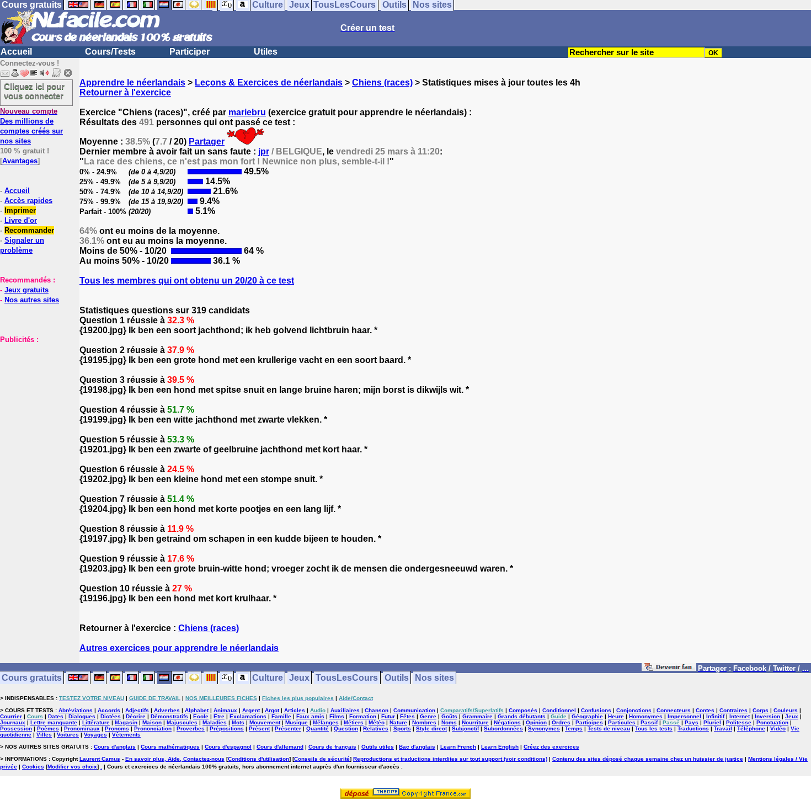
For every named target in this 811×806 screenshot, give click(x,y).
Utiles (266, 51)
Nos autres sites (31, 300)
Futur (388, 716)
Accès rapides (28, 200)
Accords (109, 710)
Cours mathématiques (170, 747)
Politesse (738, 722)
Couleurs (785, 710)
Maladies (214, 722)
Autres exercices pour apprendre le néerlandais (179, 648)
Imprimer (20, 210)
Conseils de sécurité (322, 759)
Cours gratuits (32, 677)
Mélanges (326, 722)
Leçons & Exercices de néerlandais (269, 82)
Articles (294, 710)
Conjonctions (634, 710)
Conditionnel (559, 710)
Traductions (693, 728)
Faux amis (310, 716)
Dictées (110, 716)
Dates (55, 716)
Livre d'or (20, 220)
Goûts (449, 716)
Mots (238, 722)
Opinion (536, 722)
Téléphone (751, 728)
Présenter (288, 728)
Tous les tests (654, 728)
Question (346, 728)
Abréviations (75, 710)
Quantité (317, 728)
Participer (189, 51)
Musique (296, 722)
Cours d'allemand (280, 747)
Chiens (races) (382, 82)
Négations (507, 722)
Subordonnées (503, 728)
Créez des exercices (551, 747)
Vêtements (126, 735)
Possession (16, 728)
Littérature (96, 722)
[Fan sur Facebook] (669, 669)
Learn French (458, 747)
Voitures (68, 735)
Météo (377, 722)
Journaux (12, 722)
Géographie (587, 716)
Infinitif (715, 716)
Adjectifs (137, 710)
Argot (272, 710)
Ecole (201, 716)
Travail (723, 728)
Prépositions (227, 728)
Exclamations (248, 716)
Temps (574, 728)
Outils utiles (377, 747)
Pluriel (712, 722)
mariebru (247, 112)
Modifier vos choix (72, 767)
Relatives (375, 728)
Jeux (299, 677)
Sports (402, 728)
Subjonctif (465, 728)
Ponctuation (772, 722)
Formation (362, 716)
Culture (267, 677)
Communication (414, 710)
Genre (428, 716)
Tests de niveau (609, 728)
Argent (251, 710)
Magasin (126, 722)
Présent (259, 728)
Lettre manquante (53, 722)
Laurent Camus (99, 759)
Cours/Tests (110, 51)
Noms (449, 722)
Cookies (33, 767)
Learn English (500, 747)
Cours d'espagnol (228, 747)
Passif (649, 722)
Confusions (596, 710)
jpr (263, 151)
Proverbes (191, 728)
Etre (219, 716)
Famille (281, 716)
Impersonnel (684, 716)
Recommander (29, 230)
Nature (398, 722)
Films (336, 716)
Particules (622, 722)
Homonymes (646, 716)
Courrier (11, 716)
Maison (152, 722)
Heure (616, 716)
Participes (589, 722)
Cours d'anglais (115, 747)
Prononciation (153, 728)
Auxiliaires (345, 710)
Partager (207, 141)
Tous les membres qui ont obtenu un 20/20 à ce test (186, 280)
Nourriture (475, 722)
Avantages (20, 161)
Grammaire (477, 716)
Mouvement (264, 722)
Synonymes (544, 728)
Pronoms (117, 728)
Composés (523, 710)
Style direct (431, 728)
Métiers (354, 722)
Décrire (136, 716)
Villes (44, 735)
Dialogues (81, 716)
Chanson (376, 710)
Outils (397, 677)
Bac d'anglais (417, 747)
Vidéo (778, 728)
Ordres (561, 722)
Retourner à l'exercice (125, 92)
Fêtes (407, 716)
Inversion (767, 716)
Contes (705, 710)
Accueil (16, 51)
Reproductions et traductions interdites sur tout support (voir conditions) (450, 759)
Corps (761, 710)
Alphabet (197, 710)
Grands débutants (522, 716)
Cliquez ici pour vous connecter (34, 91)
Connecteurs (674, 710)
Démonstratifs (169, 716)
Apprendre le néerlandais (132, 82)
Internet (739, 716)
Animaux (225, 710)
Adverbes (167, 710)
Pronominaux (82, 728)
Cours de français (332, 747)
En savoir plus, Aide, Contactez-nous (175, 759)
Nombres (424, 722)
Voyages (95, 735)
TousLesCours (347, 677)
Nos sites (434, 677)
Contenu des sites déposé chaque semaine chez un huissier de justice (647, 759)
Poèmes (48, 728)
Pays (691, 722)
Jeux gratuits (26, 290)
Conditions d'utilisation (258, 759)
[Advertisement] (33, 399)
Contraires (733, 710)
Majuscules (182, 722)
